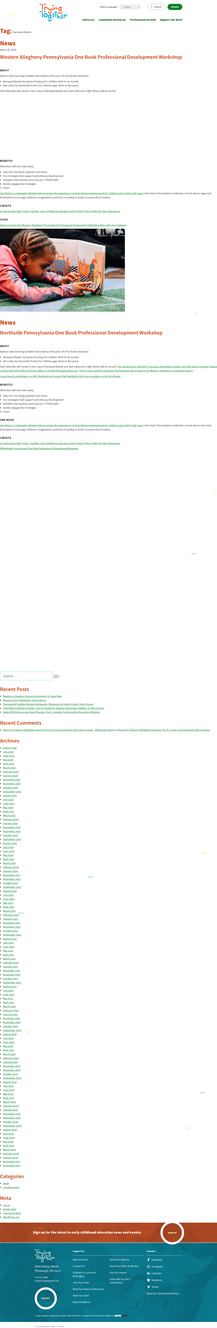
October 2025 (10, 787)
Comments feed (12, 1213)
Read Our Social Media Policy (163, 1293)
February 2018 (11, 1153)
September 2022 (12, 934)
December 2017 (11, 1161)
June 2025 (8, 803)
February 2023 (11, 915)
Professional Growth (143, 19)
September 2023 (12, 887)
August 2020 (10, 1034)
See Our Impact (118, 1272)
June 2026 (8, 755)
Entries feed (9, 1209)
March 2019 (9, 1102)
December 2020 (11, 1018)
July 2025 (8, 799)
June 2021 (8, 994)
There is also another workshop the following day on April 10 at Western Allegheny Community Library (136, 370)
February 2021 (11, 1010)
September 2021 (12, 982)
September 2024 (12, 839)
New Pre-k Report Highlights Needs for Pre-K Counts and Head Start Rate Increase (164, 730)
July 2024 (8, 847)
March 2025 (9, 815)
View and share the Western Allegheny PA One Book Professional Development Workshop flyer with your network (63, 225)
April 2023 (8, 907)
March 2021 (9, 1006)
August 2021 (10, 986)
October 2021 (10, 978)
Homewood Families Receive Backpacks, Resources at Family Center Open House (48, 704)
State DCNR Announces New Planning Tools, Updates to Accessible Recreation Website (51, 712)
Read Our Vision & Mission (124, 1266)
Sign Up (172, 1232)
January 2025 (10, 823)
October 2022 (10, 930)
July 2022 (8, 942)
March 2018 (9, 1149)
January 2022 (10, 966)
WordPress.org (11, 1217)
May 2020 (8, 1046)
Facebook (157, 1259)
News (6, 1183)
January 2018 (10, 1157)
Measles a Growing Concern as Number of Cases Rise (32, 696)
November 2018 (12, 1117)
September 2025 (12, 791)
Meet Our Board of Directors (88, 1289)
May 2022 (8, 950)
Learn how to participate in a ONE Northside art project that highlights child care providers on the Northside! (60, 376)
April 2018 (8, 1145)
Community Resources (112, 19)
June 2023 (8, 899)
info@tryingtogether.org (47, 1280)
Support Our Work (171, 19)
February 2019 (11, 1106)
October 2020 (10, 1026)
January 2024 (10, 871)
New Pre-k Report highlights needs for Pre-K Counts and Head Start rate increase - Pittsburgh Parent (58, 730)
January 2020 (10, 1062)
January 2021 (10, 1014)
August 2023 (10, 891)
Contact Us (79, 1266)
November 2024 (12, 831)
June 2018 (8, 1137)
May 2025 (8, 807)
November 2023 (12, 879)
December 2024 (11, 827)
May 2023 (8, 903)
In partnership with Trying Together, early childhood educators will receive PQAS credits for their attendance (60, 211)
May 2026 (8, 759)
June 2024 (8, 851)
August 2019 (10, 1082)
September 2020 (12, 1030)
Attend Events (80, 1259)
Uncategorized (11, 1187)
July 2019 (8, 1086)
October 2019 (10, 1074)
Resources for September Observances (24, 700)
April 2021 (8, 1002)
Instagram (157, 1266)
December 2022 (11, 923)
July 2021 (8, 990)
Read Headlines (81, 1302)
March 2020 (9, 1054)
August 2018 (10, 1129)
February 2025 (11, 819)
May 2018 (8, 1141)
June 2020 (8, 1042)
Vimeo (155, 1287)
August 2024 (10, 843)
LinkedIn (156, 1273)
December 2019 (11, 1066)
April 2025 (8, 811)
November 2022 (12, 927)
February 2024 (11, 867)
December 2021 (11, 970)
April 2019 (8, 1098)
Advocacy (88, 19)
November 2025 (12, 783)
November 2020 (12, 1022)
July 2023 (8, 895)
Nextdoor (157, 1280)
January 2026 (10, 775)
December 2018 (11, 1114)
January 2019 (10, 1110)
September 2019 (12, 1078)
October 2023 (10, 883)
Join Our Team (81, 1282)
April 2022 (8, 954)
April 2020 (8, 1050)
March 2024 (9, 863)
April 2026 (8, 763)
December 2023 (11, 875)
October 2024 (10, 835)
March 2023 (9, 911)
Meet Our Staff (81, 1295)
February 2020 (11, 1058)
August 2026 (10, 747)
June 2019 (8, 1090)
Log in (6, 1205)
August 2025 (10, 795)
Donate (175, 6)
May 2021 (8, 998)
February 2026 (11, 771)
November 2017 (12, 1165)
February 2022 (11, 962)
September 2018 (12, 1125)
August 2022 (10, 938)
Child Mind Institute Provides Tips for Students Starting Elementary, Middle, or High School (53, 708)
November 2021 (12, 974)
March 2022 (9, 958)
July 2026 (8, 751)
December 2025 (11, 779)
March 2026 (9, 767)
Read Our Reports (119, 1259)
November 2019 (12, 1070)
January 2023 (10, 919)
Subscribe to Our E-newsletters (120, 1280)
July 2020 (8, 1038)
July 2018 (8, 1133)
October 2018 (10, 1121)
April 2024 (8, 859)
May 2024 (8, 855)
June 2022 (8, 946)
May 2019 (8, 1094)
